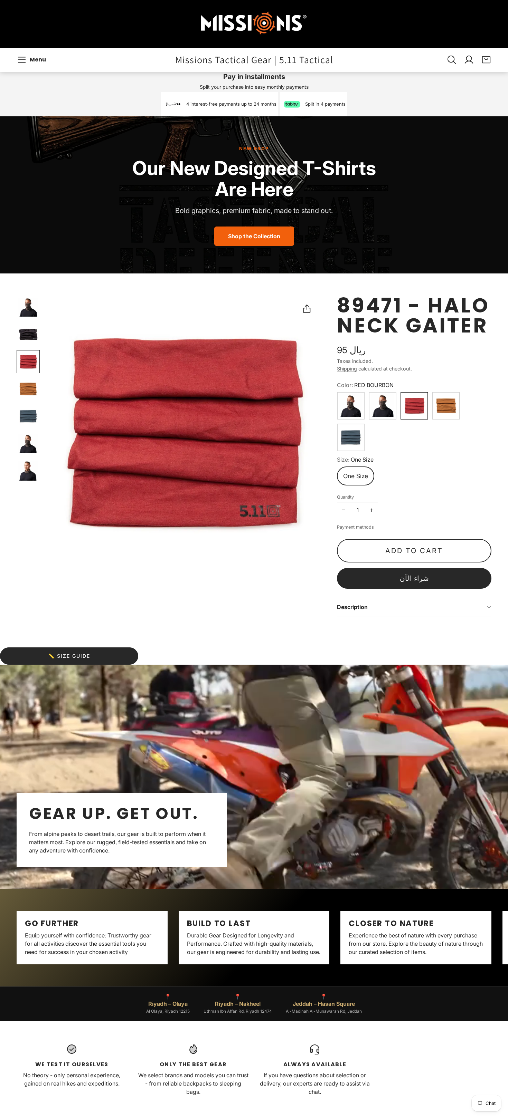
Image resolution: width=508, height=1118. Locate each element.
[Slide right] (491, 938)
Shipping (347, 369)
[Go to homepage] (254, 24)
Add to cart (414, 551)
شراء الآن (414, 578)
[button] (33, 59)
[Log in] (469, 60)
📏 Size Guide (69, 656)
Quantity (345, 497)
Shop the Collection (254, 236)
